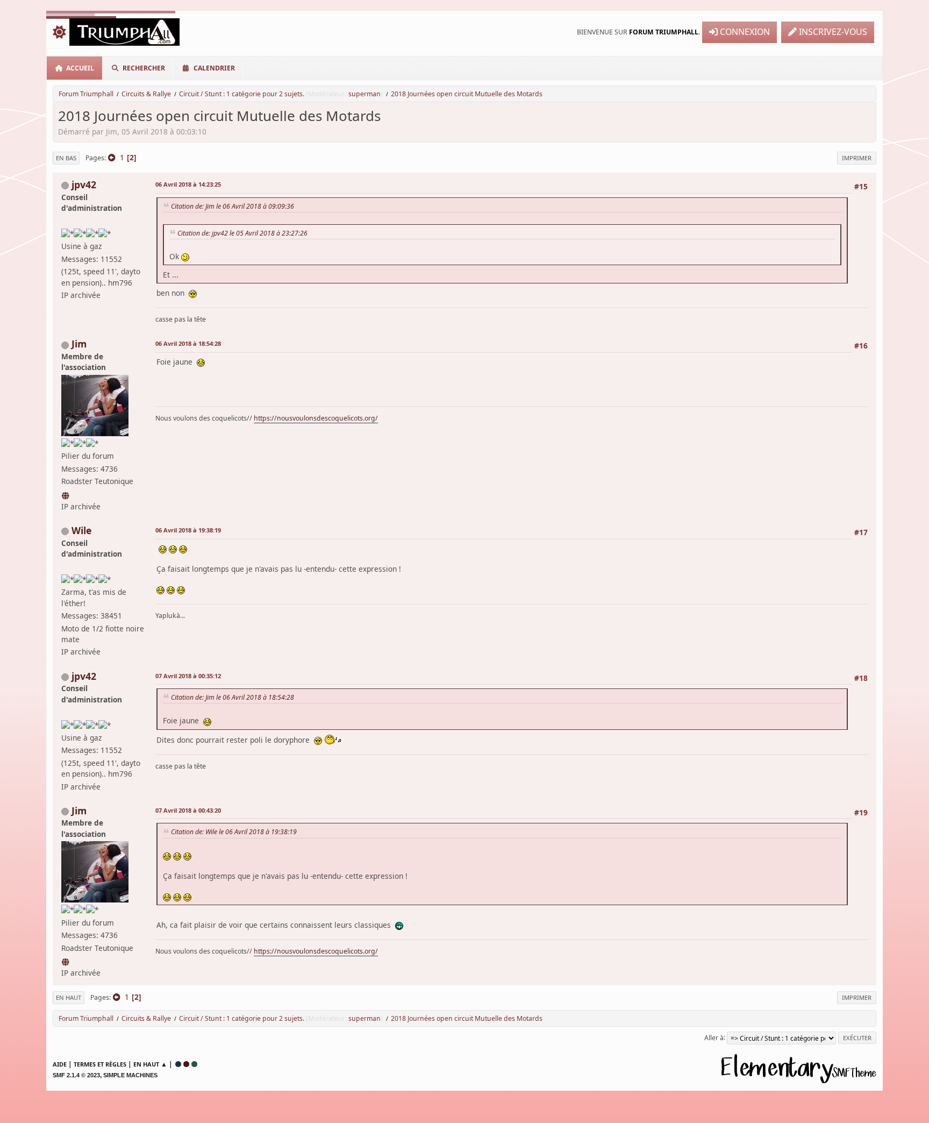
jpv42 (84, 184)
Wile (81, 530)
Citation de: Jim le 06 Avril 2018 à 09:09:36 (232, 206)
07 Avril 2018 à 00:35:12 (188, 676)
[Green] (194, 1064)
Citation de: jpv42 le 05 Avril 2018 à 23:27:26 (242, 233)
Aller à (714, 1037)
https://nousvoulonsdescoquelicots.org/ (316, 418)
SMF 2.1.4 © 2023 (76, 1075)
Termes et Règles (100, 1064)
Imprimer (856, 158)
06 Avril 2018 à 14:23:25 (188, 184)
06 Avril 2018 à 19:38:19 (188, 530)
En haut (68, 997)
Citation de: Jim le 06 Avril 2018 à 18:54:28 (232, 697)
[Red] (186, 1064)
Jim (79, 343)
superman (364, 93)
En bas (66, 158)
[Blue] (178, 1064)
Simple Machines (130, 1075)
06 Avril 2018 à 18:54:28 (188, 343)
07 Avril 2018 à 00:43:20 (188, 810)
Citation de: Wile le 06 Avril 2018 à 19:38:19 (234, 831)
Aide (60, 1064)
